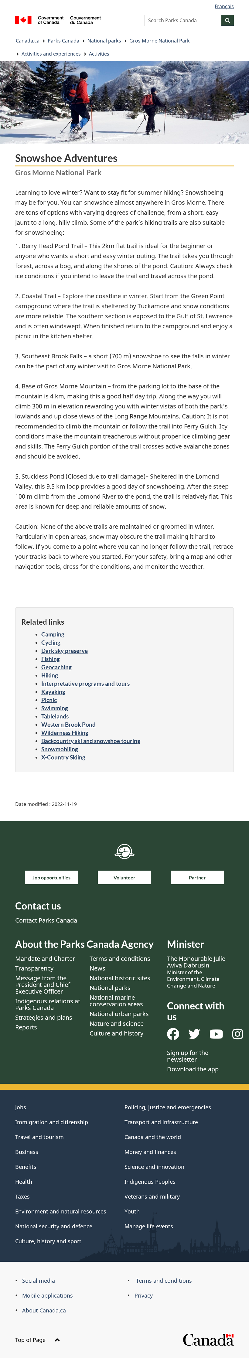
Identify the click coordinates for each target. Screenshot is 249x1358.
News (97, 968)
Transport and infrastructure (161, 1122)
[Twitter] (194, 1036)
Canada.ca (27, 40)
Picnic (49, 699)
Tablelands (55, 716)
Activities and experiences (51, 53)
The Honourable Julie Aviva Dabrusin (196, 971)
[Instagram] (237, 1036)
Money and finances (150, 1151)
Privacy (144, 1295)
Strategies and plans (43, 1017)
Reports (26, 1027)
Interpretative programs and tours (85, 683)
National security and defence (53, 1226)
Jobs (20, 1107)
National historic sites (120, 978)
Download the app (193, 1069)
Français (224, 6)
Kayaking (53, 691)
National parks (104, 40)
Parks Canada (63, 40)
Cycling (50, 642)
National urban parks (119, 1014)
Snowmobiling (59, 749)
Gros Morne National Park (159, 40)
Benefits (25, 1166)
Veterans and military (152, 1196)
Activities (99, 53)
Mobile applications (47, 1295)
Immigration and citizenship (51, 1122)
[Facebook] (173, 1036)
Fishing (50, 658)
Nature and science (117, 1023)
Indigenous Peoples (150, 1181)
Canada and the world (152, 1137)
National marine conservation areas (116, 1000)
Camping (52, 634)
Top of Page (31, 1339)
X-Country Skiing (63, 757)
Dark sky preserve (64, 650)
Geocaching (56, 667)
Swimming (54, 708)
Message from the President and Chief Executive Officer (42, 984)
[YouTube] (216, 1036)
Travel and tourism (39, 1137)
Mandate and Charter (45, 958)
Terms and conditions (120, 958)
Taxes (22, 1196)
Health (23, 1181)
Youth (132, 1211)
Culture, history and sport (48, 1241)
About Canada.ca (44, 1310)
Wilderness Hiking (64, 732)
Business (26, 1151)
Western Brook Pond (68, 724)
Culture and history (116, 1033)
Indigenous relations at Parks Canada (47, 1004)
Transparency (34, 968)
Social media (38, 1280)
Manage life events (148, 1226)
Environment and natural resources (60, 1211)
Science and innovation (154, 1166)
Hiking (49, 675)
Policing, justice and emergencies (167, 1107)
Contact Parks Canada (46, 920)
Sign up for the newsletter (187, 1056)
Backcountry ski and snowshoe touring (90, 740)
